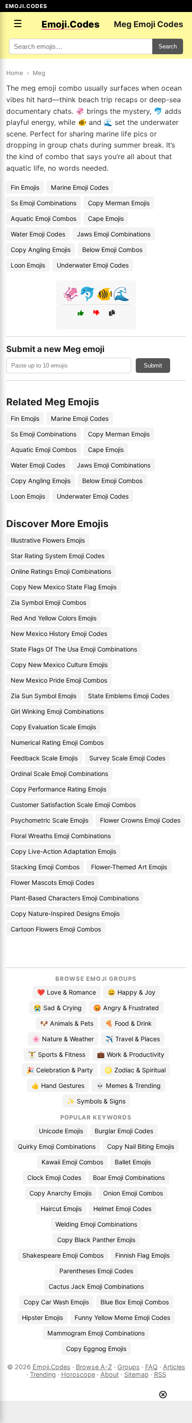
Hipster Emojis (42, 1317)
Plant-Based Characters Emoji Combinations (75, 898)
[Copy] (111, 313)
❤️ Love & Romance (66, 992)
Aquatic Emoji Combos (43, 218)
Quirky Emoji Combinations (57, 1146)
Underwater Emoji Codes (93, 265)
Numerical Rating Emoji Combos (57, 742)
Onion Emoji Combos (133, 1193)
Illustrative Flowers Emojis (48, 540)
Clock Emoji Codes (54, 1177)
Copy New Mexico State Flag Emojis (64, 587)
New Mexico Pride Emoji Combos (59, 680)
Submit (153, 365)
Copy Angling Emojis (41, 249)
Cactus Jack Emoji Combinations (96, 1286)
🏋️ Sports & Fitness (56, 1054)
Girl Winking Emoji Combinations (57, 711)
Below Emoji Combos (112, 249)
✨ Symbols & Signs (96, 1101)
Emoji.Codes (52, 1367)
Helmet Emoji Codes (122, 1208)
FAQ (151, 1367)
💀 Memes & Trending (128, 1085)
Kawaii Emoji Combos (72, 1162)
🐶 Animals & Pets (66, 1023)
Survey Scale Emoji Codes (127, 758)
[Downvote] (96, 313)
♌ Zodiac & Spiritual (135, 1070)
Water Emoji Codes (38, 234)
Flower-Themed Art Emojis (129, 867)
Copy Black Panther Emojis (96, 1239)
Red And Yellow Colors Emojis (53, 618)
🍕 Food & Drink (128, 1023)
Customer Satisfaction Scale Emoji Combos (73, 804)
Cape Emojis (106, 218)
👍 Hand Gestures (57, 1085)
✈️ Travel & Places (132, 1039)
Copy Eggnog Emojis (96, 1348)
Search (168, 46)
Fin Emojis (25, 187)
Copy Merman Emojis (119, 203)
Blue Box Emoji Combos (134, 1302)
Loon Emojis (28, 265)
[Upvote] (80, 313)
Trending (43, 1374)
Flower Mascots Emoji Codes (52, 882)
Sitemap (136, 1374)
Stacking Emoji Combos (45, 867)
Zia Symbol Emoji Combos (48, 602)
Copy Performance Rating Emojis (58, 789)
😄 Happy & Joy (131, 992)
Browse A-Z (94, 1367)
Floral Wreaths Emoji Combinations (61, 835)
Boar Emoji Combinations (129, 1177)
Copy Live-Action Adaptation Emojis (63, 851)
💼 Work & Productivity (130, 1054)
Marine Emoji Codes (80, 187)
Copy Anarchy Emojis (60, 1193)
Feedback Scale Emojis (44, 758)
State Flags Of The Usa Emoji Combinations (74, 649)
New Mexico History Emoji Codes (59, 633)
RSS (160, 1374)
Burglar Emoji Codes (124, 1131)
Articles (174, 1367)
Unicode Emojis (61, 1131)
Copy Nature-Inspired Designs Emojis (65, 913)
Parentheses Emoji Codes (96, 1271)
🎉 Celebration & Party (59, 1070)
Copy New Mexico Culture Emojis (59, 664)
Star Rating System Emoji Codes (57, 556)
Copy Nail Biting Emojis (140, 1146)
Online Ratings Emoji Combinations (61, 571)
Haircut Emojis (61, 1208)
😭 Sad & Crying (57, 1007)
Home (14, 72)
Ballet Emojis (133, 1162)
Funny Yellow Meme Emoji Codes (122, 1317)
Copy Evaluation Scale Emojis (53, 727)
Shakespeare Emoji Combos (63, 1255)
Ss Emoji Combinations (43, 203)
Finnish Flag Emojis (142, 1255)
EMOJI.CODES (26, 6)
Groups (128, 1367)
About (109, 1374)
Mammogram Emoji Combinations (96, 1333)
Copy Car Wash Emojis (56, 1302)
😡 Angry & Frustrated (126, 1007)
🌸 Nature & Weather (63, 1039)
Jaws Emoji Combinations (113, 234)
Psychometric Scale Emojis (49, 820)
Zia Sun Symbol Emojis (43, 696)
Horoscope (78, 1374)
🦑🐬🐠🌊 (96, 294)
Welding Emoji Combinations (96, 1224)
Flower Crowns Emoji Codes (140, 820)
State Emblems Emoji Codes (128, 696)
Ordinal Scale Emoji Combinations (59, 773)
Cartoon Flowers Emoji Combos (56, 929)
